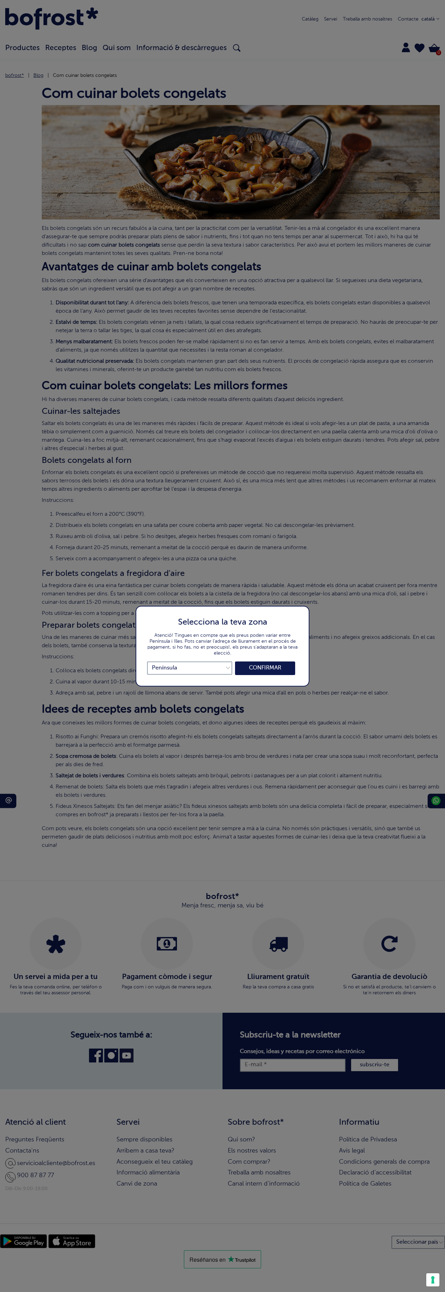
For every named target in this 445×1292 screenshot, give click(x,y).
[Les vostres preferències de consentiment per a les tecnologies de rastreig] (432, 1279)
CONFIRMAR (265, 668)
